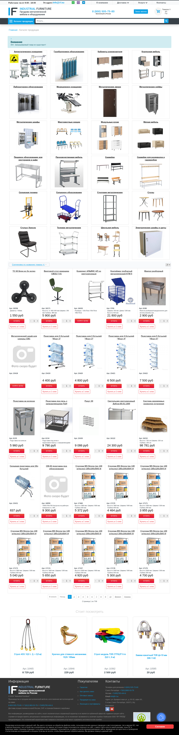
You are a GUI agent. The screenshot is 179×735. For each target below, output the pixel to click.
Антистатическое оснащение (28, 51)
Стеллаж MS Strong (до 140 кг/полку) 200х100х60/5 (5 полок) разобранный (121, 533)
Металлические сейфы (150, 87)
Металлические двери (110, 87)
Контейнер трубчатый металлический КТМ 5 (121, 272)
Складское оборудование (69, 192)
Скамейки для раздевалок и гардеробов (151, 158)
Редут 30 (89, 401)
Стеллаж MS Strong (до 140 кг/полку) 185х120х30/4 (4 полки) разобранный (153, 468)
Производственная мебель (69, 157)
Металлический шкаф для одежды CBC (24, 337)
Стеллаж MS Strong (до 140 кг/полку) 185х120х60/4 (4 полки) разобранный (56, 533)
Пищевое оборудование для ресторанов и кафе (28, 158)
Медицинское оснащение (69, 87)
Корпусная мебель (151, 51)
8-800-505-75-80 (14, 705)
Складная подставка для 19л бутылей (24, 467)
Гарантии (83, 687)
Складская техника (28, 192)
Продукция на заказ (88, 700)
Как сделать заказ (87, 692)
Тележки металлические (69, 228)
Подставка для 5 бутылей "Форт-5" (154, 337)
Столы (151, 192)
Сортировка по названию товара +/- (28, 264)
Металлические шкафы (28, 122)
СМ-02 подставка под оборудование (56, 467)
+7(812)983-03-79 (127, 690)
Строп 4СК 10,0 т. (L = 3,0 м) (28, 654)
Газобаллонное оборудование (69, 51)
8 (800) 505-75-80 (103, 11)
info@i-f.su (58, 2)
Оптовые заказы (86, 696)
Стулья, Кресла (28, 228)
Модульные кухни (110, 122)
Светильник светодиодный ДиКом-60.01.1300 (121, 402)
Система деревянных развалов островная (153, 402)
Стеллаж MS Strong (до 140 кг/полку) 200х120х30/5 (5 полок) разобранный (153, 533)
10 (110, 597)
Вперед (118, 597)
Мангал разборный (153, 271)
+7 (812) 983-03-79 (30, 705)
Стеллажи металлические (110, 192)
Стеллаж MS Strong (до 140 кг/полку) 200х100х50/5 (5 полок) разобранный (89, 533)
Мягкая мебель (150, 122)
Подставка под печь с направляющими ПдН (56, 402)
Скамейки (110, 157)
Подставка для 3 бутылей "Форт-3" (89, 337)
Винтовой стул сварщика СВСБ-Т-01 (56, 272)
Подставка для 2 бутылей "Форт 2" (56, 337)
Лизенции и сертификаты (90, 704)
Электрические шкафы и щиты (151, 228)
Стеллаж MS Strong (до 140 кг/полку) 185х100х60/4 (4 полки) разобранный (121, 468)
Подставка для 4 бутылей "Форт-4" (121, 337)
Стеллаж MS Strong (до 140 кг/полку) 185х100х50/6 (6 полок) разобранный (89, 468)
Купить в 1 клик (17, 326)
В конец (127, 597)
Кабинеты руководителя (110, 51)
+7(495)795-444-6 (46, 705)
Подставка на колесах (24, 401)
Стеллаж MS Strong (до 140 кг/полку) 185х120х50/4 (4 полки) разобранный (24, 533)
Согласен (160, 726)
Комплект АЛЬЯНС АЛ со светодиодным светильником (89, 274)
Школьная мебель (110, 228)
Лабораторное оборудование (28, 87)
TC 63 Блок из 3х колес (24, 271)
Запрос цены (82, 321)
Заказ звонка (141, 11)
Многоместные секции (69, 122)
